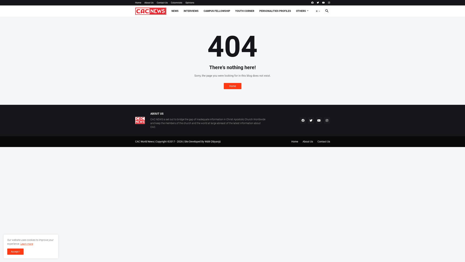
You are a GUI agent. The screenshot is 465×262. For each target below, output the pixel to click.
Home (138, 2)
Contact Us (162, 2)
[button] (318, 11)
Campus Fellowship (217, 10)
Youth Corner (244, 10)
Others (301, 10)
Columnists (176, 2)
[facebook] (312, 2)
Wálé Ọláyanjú (213, 141)
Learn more (26, 243)
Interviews (191, 10)
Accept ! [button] (15, 251)
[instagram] (329, 2)
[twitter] (318, 2)
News (175, 10)
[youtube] (323, 2)
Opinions (189, 2)
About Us (148, 2)
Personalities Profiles (275, 10)
